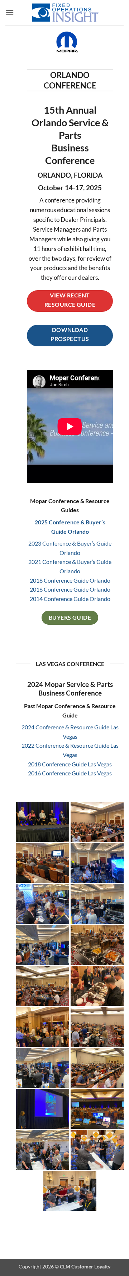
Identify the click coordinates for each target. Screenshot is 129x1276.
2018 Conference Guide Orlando (70, 580)
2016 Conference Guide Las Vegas (70, 773)
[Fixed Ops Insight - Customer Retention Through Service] (65, 12)
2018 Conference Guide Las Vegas (70, 764)
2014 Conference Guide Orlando (70, 598)
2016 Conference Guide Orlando (70, 589)
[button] (9, 12)
